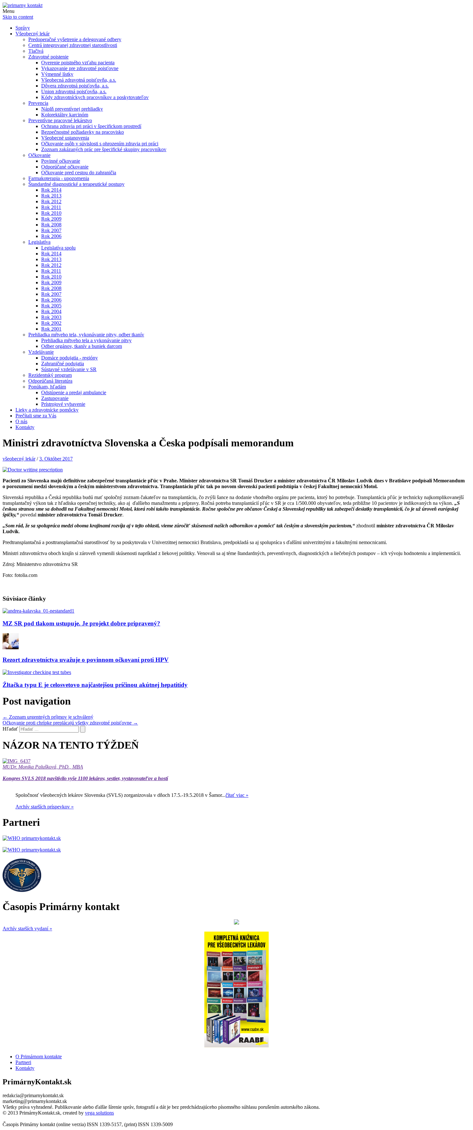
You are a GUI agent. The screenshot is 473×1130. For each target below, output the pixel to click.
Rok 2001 (51, 329)
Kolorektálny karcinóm (64, 114)
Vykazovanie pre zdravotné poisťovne (79, 68)
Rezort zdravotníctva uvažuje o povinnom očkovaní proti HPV (86, 659)
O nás (21, 421)
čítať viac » (237, 795)
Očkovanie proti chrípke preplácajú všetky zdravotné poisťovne (70, 722)
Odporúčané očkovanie (64, 166)
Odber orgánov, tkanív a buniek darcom (81, 346)
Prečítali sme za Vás (35, 415)
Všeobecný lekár (32, 33)
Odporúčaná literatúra (50, 381)
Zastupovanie (55, 398)
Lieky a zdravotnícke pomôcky (47, 410)
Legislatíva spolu (58, 248)
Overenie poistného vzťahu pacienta (78, 62)
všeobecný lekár (19, 458)
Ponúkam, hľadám (47, 386)
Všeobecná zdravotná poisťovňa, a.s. (78, 80)
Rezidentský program (50, 375)
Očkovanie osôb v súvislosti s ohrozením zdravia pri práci (99, 143)
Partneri (23, 1062)
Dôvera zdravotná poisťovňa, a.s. (75, 85)
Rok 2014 (51, 190)
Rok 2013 (51, 195)
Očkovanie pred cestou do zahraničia (78, 172)
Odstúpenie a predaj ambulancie (73, 392)
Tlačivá (35, 51)
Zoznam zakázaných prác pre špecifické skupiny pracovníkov (103, 149)
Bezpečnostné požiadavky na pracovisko (82, 132)
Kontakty (24, 427)
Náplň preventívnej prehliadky (72, 109)
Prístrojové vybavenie (63, 404)
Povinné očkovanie (60, 161)
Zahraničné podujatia (62, 363)
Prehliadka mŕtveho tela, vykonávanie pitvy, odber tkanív (86, 334)
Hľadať (10, 729)
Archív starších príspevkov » (44, 806)
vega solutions (99, 1113)
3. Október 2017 (56, 458)
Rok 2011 (51, 207)
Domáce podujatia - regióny (69, 357)
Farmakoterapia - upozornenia (58, 178)
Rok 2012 (51, 201)
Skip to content (18, 17)
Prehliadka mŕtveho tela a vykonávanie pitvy (86, 340)
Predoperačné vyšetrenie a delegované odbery (74, 39)
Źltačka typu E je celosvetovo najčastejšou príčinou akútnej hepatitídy (95, 684)
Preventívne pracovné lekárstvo (60, 120)
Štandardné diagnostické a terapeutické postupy (76, 184)
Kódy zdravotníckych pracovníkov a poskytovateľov (95, 97)
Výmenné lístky (57, 74)
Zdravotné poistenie (48, 56)
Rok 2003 (51, 317)
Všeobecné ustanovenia (65, 138)
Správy (22, 28)
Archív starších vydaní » (27, 928)
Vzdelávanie (41, 352)
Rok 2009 (51, 219)
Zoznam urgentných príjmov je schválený (48, 717)
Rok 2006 (51, 236)
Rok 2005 (51, 305)
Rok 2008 (51, 224)
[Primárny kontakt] (22, 5)
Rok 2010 (51, 213)
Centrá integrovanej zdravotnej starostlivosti (72, 45)
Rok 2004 (51, 311)
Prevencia (38, 103)
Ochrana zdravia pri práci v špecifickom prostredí (91, 126)
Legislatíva (39, 242)
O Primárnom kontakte (38, 1056)
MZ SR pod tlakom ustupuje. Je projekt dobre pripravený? (81, 623)
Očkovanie (39, 155)
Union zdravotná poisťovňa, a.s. (74, 91)
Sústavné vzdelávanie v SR (69, 369)
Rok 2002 (51, 323)
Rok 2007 (51, 230)
